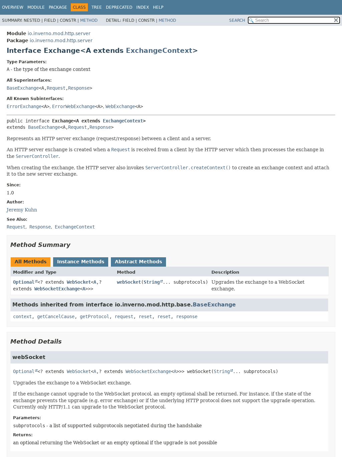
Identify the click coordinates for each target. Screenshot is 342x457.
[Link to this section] (75, 244)
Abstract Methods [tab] (138, 261)
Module (36, 7)
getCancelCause (55, 316)
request (124, 316)
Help (158, 7)
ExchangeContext (159, 51)
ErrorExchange (24, 106)
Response (79, 88)
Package (58, 7)
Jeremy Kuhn (22, 209)
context (22, 316)
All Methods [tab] (30, 261)
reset (145, 316)
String (152, 282)
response (186, 316)
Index (142, 7)
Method (89, 20)
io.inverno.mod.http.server (59, 33)
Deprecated (119, 7)
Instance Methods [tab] (80, 261)
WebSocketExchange (57, 288)
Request (56, 88)
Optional (23, 282)
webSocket (129, 282)
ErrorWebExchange (73, 106)
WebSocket (79, 282)
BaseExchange (23, 88)
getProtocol (94, 316)
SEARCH (237, 20)
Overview (12, 7)
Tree (97, 7)
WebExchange (120, 106)
